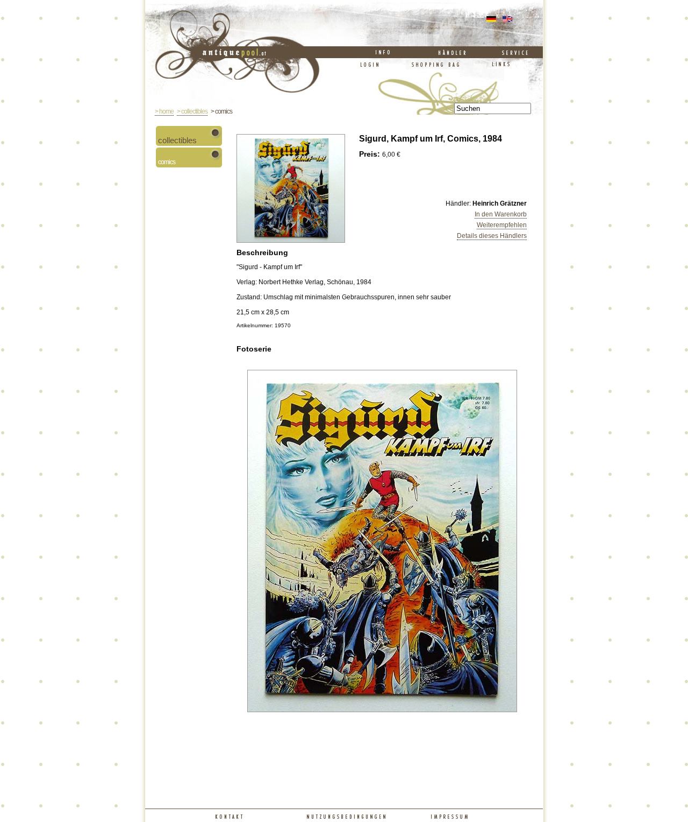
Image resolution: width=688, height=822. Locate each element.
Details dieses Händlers (492, 236)
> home (164, 111)
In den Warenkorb (501, 214)
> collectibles (192, 111)
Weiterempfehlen (502, 225)
